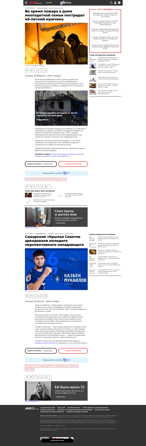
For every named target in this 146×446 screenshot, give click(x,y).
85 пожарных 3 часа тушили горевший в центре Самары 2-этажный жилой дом (42, 195)
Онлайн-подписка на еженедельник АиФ (95, 407)
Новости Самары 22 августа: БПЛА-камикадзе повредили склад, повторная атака (105, 22)
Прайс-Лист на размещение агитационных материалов (74, 409)
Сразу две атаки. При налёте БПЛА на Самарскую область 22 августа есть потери (105, 15)
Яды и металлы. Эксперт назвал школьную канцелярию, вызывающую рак (107, 92)
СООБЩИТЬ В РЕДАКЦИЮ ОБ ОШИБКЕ (77, 411)
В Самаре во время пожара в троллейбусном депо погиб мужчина (74, 195)
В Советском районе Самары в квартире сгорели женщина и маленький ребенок (59, 155)
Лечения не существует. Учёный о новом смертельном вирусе (108, 71)
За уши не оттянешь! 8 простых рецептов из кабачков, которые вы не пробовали (109, 251)
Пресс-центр (61, 407)
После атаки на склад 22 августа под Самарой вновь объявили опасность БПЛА (105, 46)
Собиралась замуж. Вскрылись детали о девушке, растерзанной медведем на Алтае (108, 59)
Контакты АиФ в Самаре (102, 409)
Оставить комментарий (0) (73, 164)
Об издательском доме (47, 407)
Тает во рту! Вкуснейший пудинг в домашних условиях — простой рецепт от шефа (108, 85)
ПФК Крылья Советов (31, 291)
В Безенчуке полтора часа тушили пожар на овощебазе (44, 200)
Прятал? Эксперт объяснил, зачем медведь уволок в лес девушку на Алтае (108, 238)
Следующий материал (57, 440)
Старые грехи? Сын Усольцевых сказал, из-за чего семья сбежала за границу (109, 264)
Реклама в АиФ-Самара (47, 409)
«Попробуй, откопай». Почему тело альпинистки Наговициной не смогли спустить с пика (109, 65)
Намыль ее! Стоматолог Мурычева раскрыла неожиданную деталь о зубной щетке (108, 245)
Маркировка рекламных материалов (52, 411)
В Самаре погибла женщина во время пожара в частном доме (56, 114)
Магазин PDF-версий (73, 407)
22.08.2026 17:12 (29, 233)
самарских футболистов (45, 343)
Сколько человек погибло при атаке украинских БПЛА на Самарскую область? (105, 38)
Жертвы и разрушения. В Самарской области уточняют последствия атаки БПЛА (105, 30)
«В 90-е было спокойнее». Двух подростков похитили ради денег (108, 78)
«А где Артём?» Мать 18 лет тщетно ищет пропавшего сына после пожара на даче (108, 271)
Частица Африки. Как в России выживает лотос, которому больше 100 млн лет (109, 258)
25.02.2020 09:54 (30, 8)
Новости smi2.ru (31, 228)
